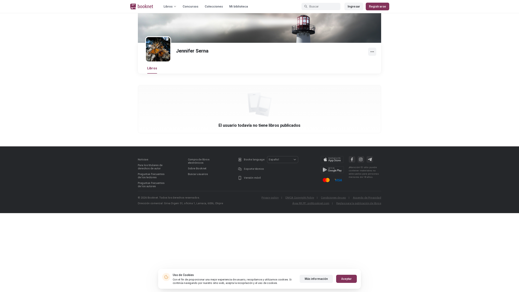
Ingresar (354, 6)
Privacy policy (270, 197)
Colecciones (214, 6)
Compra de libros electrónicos (198, 161)
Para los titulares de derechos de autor (150, 167)
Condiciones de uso (333, 197)
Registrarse (377, 6)
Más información (316, 278)
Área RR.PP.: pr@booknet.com (310, 203)
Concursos (190, 6)
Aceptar (346, 278)
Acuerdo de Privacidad (367, 197)
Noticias (143, 159)
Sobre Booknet (197, 168)
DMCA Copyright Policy (299, 197)
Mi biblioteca (238, 6)
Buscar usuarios (198, 174)
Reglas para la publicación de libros (358, 203)
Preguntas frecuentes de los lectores (151, 176)
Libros (152, 68)
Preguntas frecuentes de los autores (151, 184)
